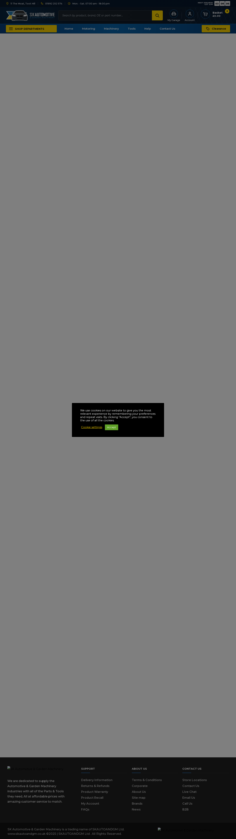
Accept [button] (111, 427)
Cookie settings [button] (91, 427)
